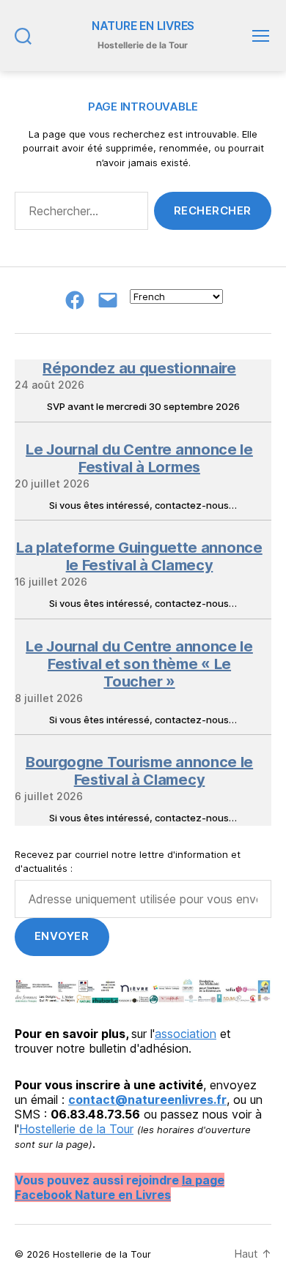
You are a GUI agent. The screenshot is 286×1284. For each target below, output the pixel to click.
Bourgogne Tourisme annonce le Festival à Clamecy (139, 770)
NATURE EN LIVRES (143, 26)
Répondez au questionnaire (139, 368)
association (185, 1033)
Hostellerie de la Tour (76, 1128)
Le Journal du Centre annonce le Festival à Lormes (139, 458)
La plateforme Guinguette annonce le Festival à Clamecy (139, 556)
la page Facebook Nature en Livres (119, 1187)
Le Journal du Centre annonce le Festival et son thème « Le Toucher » (139, 664)
